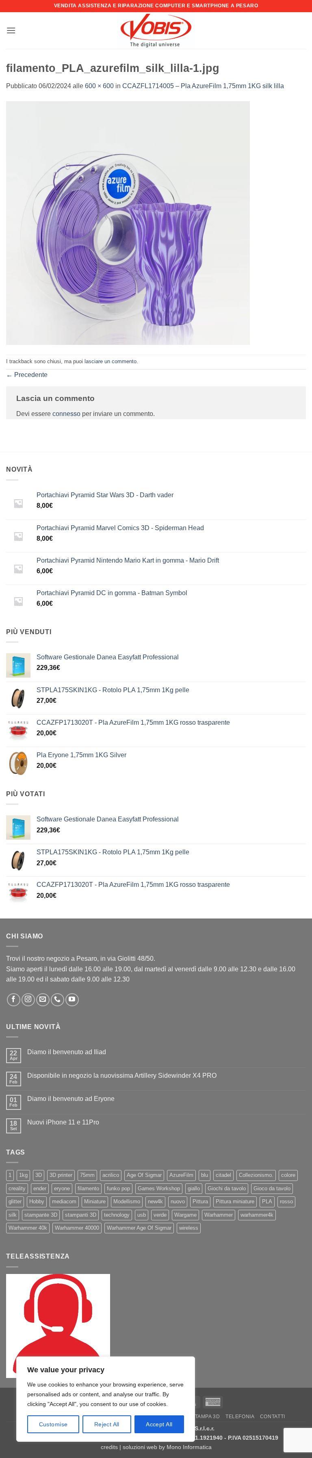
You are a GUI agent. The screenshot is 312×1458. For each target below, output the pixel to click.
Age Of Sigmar (144, 1175)
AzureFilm (181, 1175)
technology (117, 1215)
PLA (267, 1201)
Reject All (106, 1424)
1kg (23, 1175)
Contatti (272, 1416)
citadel (223, 1175)
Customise (53, 1424)
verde (160, 1215)
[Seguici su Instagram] (28, 1000)
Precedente (27, 374)
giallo (194, 1188)
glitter (15, 1201)
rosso (286, 1201)
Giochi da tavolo (227, 1188)
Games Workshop (159, 1188)
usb (141, 1215)
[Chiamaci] (57, 1000)
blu (204, 1175)
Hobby (36, 1201)
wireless (188, 1228)
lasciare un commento (110, 361)
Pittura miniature (235, 1201)
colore (288, 1175)
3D (38, 1175)
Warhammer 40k (28, 1228)
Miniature (95, 1201)
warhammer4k (256, 1215)
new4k (155, 1201)
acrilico (110, 1175)
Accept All (159, 1424)
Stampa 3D (205, 1416)
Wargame (185, 1215)
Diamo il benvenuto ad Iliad (66, 1052)
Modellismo (126, 1201)
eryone (62, 1188)
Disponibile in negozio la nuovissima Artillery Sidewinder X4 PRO (122, 1075)
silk (13, 1215)
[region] (105, 1399)
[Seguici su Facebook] (13, 1000)
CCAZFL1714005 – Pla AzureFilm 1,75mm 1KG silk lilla (203, 85)
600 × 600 (99, 85)
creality (17, 1188)
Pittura (200, 1201)
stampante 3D (40, 1215)
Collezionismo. (256, 1175)
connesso (66, 413)
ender (39, 1188)
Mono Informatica (189, 1447)
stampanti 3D (80, 1215)
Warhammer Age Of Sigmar (139, 1228)
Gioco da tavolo (272, 1188)
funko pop (118, 1188)
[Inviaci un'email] (43, 1000)
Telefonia (240, 1416)
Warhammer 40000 (77, 1228)
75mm (87, 1175)
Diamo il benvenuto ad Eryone (71, 1098)
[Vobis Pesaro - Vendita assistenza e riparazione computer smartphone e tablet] (156, 30)
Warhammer (218, 1215)
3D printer (61, 1175)
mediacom (64, 1201)
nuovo (178, 1201)
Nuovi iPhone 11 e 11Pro (63, 1122)
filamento (88, 1188)
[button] (11, 30)
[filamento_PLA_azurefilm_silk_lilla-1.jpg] (128, 222)
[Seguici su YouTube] (72, 1000)
